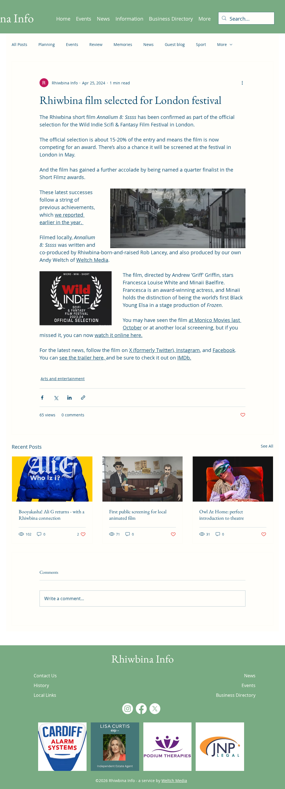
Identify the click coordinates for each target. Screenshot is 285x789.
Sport (201, 44)
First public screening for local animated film (137, 514)
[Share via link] (83, 397)
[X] (154, 708)
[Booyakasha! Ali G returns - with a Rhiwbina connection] (52, 479)
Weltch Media (174, 780)
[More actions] (242, 82)
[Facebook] (141, 708)
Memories (123, 44)
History (41, 685)
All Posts (19, 44)
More (222, 44)
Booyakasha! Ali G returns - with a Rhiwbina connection (51, 514)
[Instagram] (127, 708)
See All (267, 446)
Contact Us (45, 676)
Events (72, 44)
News (148, 44)
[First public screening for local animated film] (142, 479)
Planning (46, 44)
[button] (62, 746)
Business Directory (235, 695)
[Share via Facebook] (42, 397)
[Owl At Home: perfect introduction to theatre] (233, 479)
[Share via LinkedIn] (69, 397)
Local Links (45, 695)
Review (95, 44)
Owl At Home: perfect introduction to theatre (221, 514)
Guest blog (175, 44)
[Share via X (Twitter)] (55, 397)
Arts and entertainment (63, 378)
